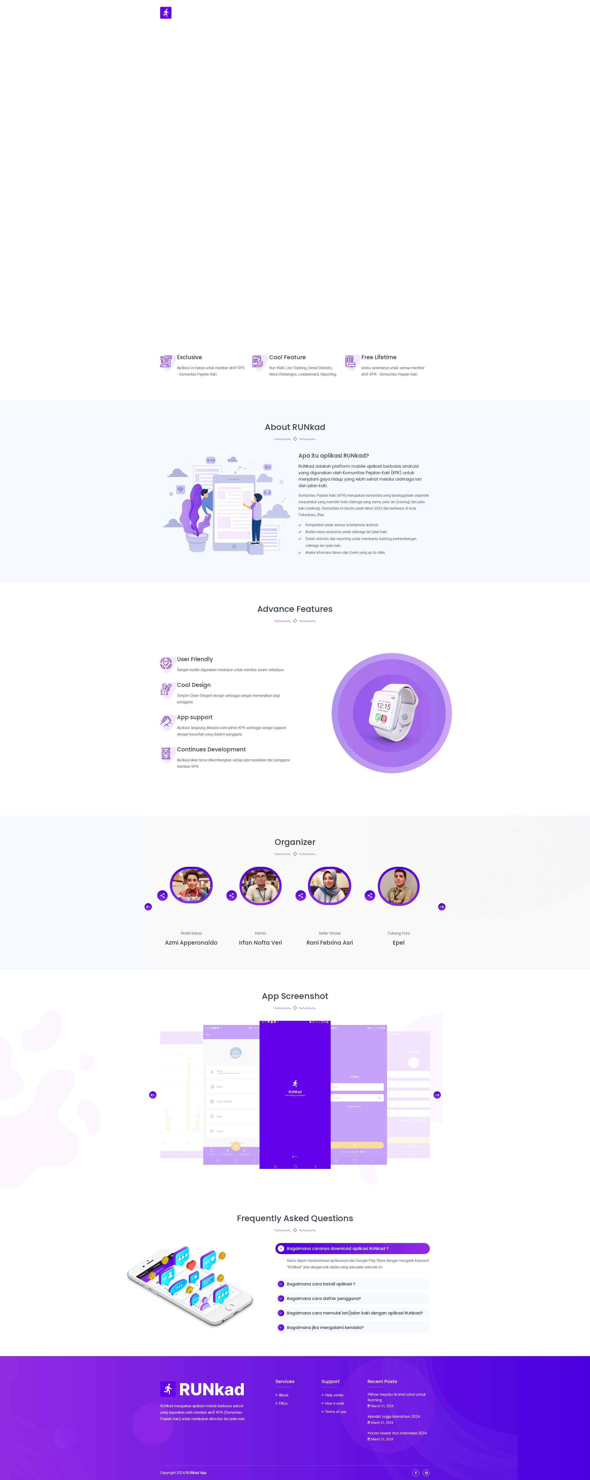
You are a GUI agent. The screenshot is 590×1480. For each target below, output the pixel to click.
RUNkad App (196, 1473)
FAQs (283, 1403)
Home (352, 12)
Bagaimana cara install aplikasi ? (321, 1284)
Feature (374, 12)
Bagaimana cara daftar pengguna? (324, 1298)
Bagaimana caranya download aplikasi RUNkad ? (338, 1248)
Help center (334, 1395)
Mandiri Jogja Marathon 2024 (394, 1416)
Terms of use (335, 1412)
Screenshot (400, 12)
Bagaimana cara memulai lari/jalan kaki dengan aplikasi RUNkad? (355, 1313)
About (283, 1395)
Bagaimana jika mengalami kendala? (325, 1327)
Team (424, 12)
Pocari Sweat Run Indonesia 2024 (397, 1433)
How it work (334, 1403)
